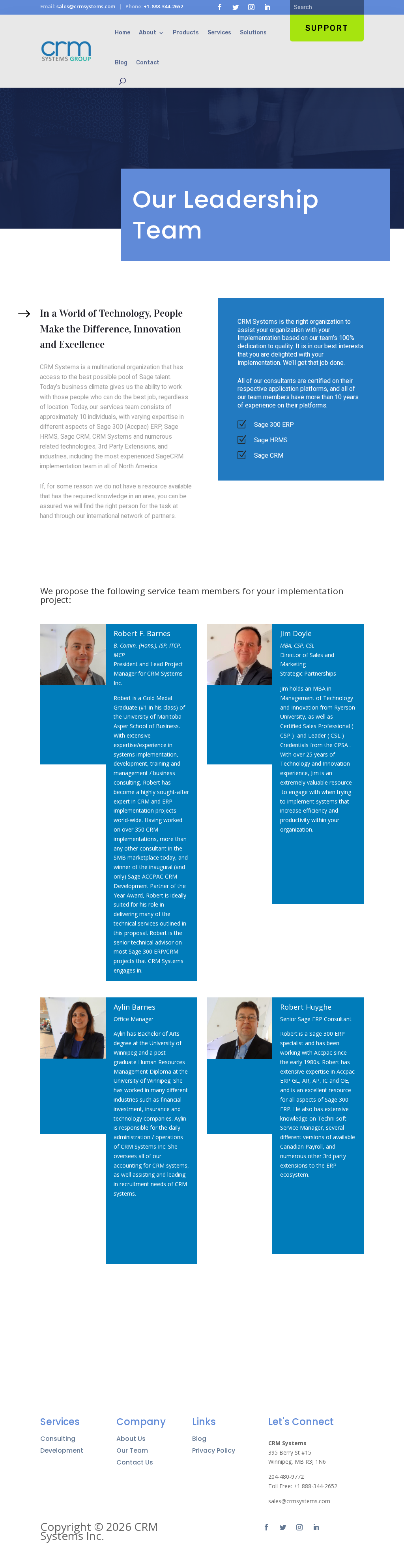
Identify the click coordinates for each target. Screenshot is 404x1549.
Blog (121, 62)
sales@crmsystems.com (85, 6)
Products (186, 32)
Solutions (253, 32)
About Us (131, 1439)
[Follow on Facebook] (219, 7)
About (147, 32)
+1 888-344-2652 (315, 1486)
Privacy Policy (213, 1450)
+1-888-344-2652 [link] (163, 6)
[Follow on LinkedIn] (267, 7)
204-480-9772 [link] (286, 1476)
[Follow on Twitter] (235, 7)
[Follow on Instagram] (251, 7)
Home (122, 32)
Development (61, 1450)
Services (219, 32)
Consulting (57, 1439)
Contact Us (134, 1462)
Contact (147, 62)
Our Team (132, 1450)
